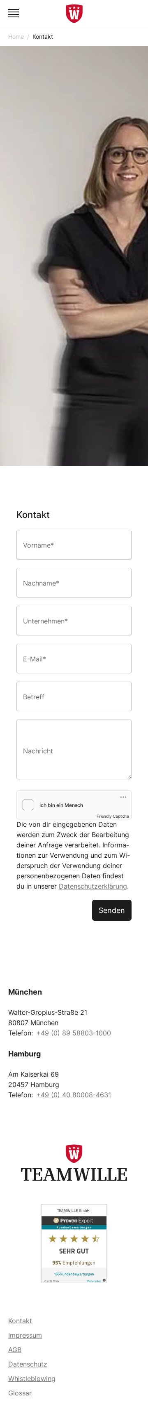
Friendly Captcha (113, 816)
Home (16, 36)
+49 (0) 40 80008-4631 (73, 1095)
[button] (14, 13)
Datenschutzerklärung (93, 886)
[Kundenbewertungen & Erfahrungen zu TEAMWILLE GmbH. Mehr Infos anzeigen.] (74, 1243)
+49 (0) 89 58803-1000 (73, 1033)
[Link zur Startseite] (74, 13)
